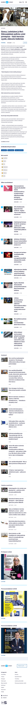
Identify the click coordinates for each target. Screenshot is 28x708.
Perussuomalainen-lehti (20, 683)
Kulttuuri (3, 685)
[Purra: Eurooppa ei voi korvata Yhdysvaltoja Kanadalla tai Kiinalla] (4, 390)
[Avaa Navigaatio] (26, 2)
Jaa (24, 42)
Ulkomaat (3, 681)
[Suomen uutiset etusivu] (7, 2)
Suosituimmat (18, 676)
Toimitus (17, 679)
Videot (2, 687)
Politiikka (3, 42)
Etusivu (16, 674)
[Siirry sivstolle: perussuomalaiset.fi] (7, 702)
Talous (2, 676)
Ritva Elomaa (11, 150)
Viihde (2, 692)
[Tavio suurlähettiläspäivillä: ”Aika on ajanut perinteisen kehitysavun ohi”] (4, 464)
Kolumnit (3, 689)
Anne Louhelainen (19, 150)
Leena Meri (4, 150)
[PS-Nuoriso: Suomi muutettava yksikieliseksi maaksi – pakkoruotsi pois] (4, 473)
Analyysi (3, 679)
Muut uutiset (4, 683)
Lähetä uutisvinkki (19, 681)
